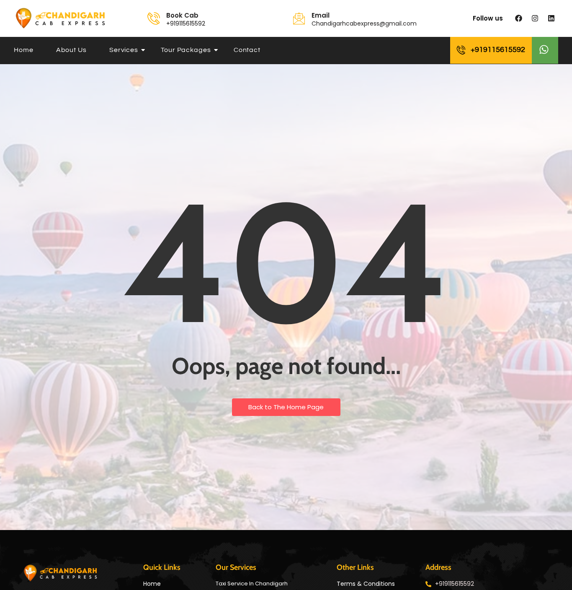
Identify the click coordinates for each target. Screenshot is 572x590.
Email (321, 15)
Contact (247, 50)
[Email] (299, 18)
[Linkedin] (551, 18)
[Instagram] (535, 18)
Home (23, 50)
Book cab (182, 15)
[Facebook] (518, 18)
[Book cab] (153, 18)
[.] (545, 50)
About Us (71, 50)
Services (123, 50)
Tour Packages (186, 50)
